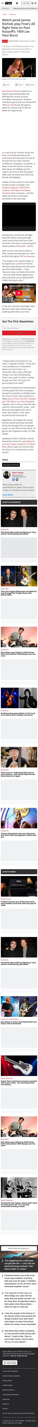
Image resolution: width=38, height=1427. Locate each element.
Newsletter (31, 85)
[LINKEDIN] (14, 479)
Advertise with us (9, 1390)
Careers (5, 1409)
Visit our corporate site (18, 1356)
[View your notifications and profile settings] (17, 3)
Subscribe (25, 3)
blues (4, 155)
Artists (5, 14)
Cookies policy (7, 1385)
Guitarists (13, 14)
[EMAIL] (17, 479)
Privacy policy (7, 1380)
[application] (19, 214)
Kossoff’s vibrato (25, 246)
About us (6, 1404)
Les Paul (10, 105)
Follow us (20, 85)
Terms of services (27, 339)
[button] (2, 3)
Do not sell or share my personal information (18, 1413)
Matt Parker (15, 41)
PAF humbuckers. (27, 256)
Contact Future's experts (11, 1376)
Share (7, 85)
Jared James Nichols (11, 91)
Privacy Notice (29, 341)
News (5, 41)
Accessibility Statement (11, 1395)
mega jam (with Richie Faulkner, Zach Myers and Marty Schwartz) (16, 190)
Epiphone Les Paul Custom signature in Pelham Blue (18, 444)
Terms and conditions (10, 1371)
